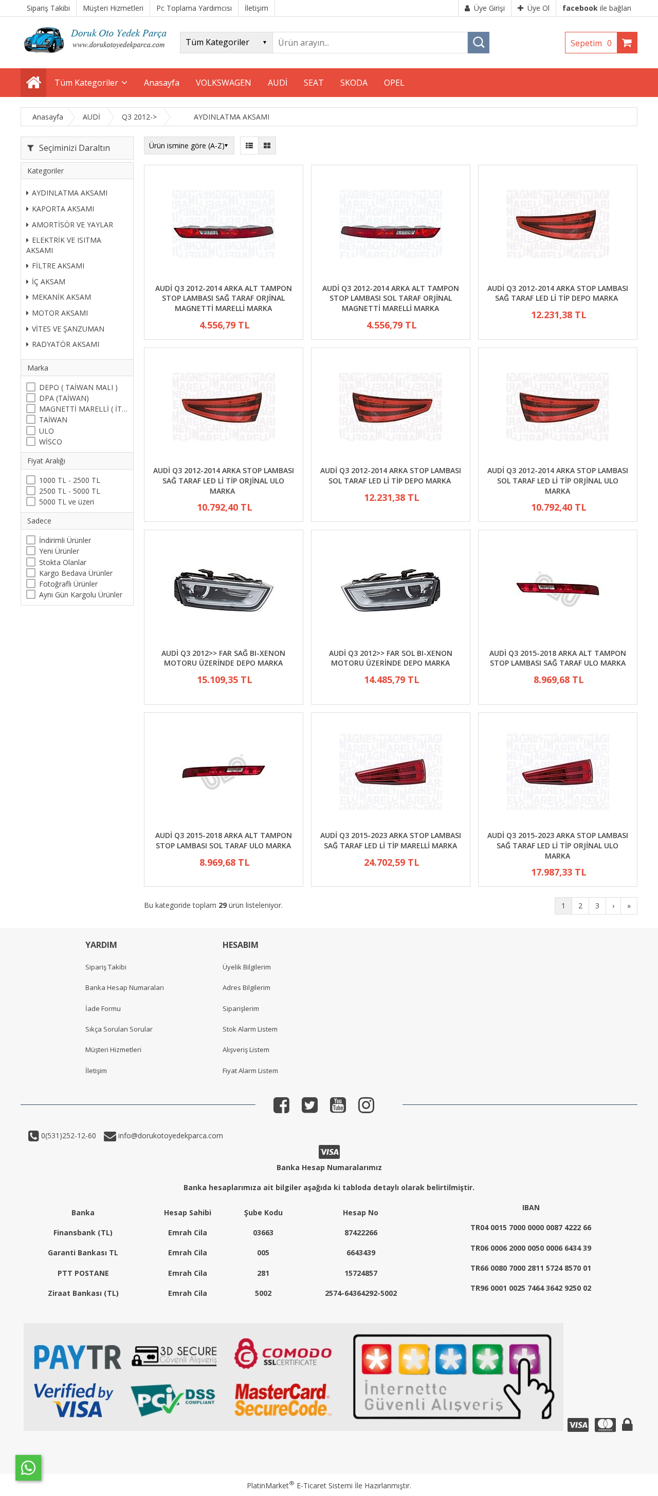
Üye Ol (538, 8)
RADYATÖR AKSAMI (65, 344)
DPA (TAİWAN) (64, 398)
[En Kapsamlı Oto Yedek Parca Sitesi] (98, 56)
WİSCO (50, 441)
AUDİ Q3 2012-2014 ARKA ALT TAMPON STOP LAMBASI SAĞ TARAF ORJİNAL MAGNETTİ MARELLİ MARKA (223, 298)
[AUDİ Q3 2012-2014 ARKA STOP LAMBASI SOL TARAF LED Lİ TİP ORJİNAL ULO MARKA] (557, 408)
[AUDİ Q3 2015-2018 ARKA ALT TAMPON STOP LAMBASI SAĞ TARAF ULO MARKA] (557, 590)
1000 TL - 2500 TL (69, 480)
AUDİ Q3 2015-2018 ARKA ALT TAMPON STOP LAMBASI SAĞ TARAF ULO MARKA (557, 658)
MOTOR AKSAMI (60, 313)
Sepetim (591, 43)
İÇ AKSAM (48, 281)
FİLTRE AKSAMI (58, 265)
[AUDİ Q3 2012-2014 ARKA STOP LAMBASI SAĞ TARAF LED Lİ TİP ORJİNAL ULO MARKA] (223, 408)
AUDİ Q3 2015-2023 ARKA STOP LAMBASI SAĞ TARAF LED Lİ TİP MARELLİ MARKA (390, 840)
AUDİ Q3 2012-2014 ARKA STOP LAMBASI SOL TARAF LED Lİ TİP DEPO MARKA (390, 475)
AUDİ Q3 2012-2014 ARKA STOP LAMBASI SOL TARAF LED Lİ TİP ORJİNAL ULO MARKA (557, 480)
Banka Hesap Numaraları (124, 987)
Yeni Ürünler (59, 551)
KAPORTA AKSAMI (63, 208)
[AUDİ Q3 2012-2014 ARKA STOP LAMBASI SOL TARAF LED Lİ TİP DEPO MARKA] (390, 408)
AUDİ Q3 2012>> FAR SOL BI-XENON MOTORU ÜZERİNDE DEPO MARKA (390, 658)
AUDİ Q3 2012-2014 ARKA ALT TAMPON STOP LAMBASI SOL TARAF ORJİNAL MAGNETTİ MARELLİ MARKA (390, 298)
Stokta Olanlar (62, 562)
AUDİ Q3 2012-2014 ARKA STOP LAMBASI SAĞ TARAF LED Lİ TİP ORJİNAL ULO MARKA (223, 480)
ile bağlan (596, 8)
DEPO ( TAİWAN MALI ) (78, 387)
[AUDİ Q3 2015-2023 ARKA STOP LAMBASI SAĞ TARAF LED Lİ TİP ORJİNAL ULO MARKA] (557, 773)
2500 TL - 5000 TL (69, 491)
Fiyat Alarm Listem (250, 1070)
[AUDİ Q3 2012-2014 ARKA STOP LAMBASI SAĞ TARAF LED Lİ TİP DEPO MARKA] (557, 225)
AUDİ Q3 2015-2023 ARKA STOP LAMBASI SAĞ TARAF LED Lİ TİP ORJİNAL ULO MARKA (557, 845)
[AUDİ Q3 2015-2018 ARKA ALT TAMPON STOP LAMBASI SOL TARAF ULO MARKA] (223, 773)
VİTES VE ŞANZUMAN (68, 329)
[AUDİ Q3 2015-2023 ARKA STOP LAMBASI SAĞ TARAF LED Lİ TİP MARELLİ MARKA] (390, 773)
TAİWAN (53, 419)
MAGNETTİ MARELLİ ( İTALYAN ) (83, 409)
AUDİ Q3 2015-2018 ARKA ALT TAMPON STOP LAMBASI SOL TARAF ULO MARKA (223, 840)
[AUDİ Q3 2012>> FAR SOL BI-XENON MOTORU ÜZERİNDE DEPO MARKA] (390, 590)
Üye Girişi (489, 8)
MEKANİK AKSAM (61, 297)
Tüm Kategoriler (86, 82)
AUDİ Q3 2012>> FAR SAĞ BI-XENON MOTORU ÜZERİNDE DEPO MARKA (223, 658)
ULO (46, 431)
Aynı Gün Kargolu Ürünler (80, 594)
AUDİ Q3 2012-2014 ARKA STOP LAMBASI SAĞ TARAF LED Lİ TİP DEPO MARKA (557, 293)
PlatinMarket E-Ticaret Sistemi (300, 1485)
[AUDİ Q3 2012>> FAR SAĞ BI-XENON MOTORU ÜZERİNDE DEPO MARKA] (223, 590)
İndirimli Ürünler (65, 540)
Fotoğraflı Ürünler (68, 584)
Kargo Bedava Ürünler (76, 573)
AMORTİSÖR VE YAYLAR (72, 224)
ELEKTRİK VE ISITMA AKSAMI (63, 245)
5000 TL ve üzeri (66, 502)
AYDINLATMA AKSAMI (69, 193)
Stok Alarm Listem (250, 1029)
